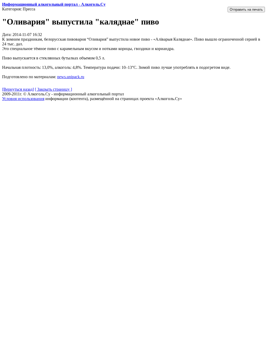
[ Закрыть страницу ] (53, 89)
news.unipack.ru (70, 77)
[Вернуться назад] (18, 89)
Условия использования (23, 98)
